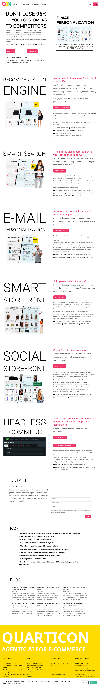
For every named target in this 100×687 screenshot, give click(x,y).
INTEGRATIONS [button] (25, 4)
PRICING (44, 4)
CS (84, 663)
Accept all (93, 682)
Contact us (77, 668)
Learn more (10, 51)
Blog (84, 668)
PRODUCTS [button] (15, 4)
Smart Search (25, 60)
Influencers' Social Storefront (35, 670)
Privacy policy (82, 670)
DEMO (95, 4)
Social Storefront (59, 366)
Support (95, 668)
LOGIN (90, 4)
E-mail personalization (61, 230)
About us (81, 668)
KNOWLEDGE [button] (35, 4)
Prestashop (59, 665)
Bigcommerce (60, 663)
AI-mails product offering (34, 667)
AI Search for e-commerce (34, 663)
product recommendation (58, 674)
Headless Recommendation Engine (64, 445)
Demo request (90, 668)
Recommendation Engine (62, 107)
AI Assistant (30, 672)
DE (81, 663)
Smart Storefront (59, 297)
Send (87, 516)
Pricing (87, 668)
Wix (68, 663)
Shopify (52, 663)
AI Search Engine (59, 170)
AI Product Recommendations (35, 665)
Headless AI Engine (60, 437)
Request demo (32, 51)
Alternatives (77, 670)
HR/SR (87, 663)
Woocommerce (53, 665)
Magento (56, 663)
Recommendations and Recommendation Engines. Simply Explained (12, 666)
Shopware (65, 663)
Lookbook (29, 676)
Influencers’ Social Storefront (20, 62)
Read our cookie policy (14, 683)
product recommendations (64, 667)
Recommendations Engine (13, 60)
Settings (85, 682)
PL (78, 663)
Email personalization (36, 60)
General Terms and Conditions (90, 670)
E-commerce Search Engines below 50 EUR (23, 603)
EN (76, 663)
